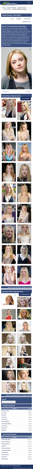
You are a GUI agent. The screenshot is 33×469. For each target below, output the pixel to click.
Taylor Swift (4, 456)
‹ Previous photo (5, 91)
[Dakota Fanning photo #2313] (24, 351)
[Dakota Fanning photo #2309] (24, 213)
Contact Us (29, 468)
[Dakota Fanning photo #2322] (8, 131)
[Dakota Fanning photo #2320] (24, 152)
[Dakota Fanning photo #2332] (8, 375)
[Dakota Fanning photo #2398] (8, 275)
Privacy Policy (16, 468)
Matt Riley (4, 430)
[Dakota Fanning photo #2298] (24, 338)
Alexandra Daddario (6, 450)
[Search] (17, 402)
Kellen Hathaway (5, 421)
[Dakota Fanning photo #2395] (24, 326)
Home (12, 18)
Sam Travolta (4, 419)
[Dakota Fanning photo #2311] (24, 172)
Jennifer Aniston (5, 454)
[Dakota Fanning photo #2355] (24, 363)
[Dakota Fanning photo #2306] (24, 387)
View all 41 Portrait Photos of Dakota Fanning (19, 287)
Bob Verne (4, 415)
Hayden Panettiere (6, 443)
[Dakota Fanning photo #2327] (8, 363)
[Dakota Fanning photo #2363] (24, 111)
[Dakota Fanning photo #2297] (24, 254)
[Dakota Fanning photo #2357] (24, 234)
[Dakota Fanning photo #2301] (24, 131)
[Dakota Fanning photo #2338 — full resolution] (16, 68)
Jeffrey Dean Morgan (6, 423)
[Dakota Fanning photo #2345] (24, 314)
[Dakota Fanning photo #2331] (8, 172)
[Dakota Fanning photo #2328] (8, 254)
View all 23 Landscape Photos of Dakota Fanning (18, 395)
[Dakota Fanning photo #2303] (8, 387)
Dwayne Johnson (5, 410)
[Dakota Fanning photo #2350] (8, 314)
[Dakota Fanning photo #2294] (8, 326)
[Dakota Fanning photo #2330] (8, 351)
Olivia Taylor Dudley (6, 439)
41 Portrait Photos (26, 98)
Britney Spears (5, 459)
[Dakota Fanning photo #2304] (24, 193)
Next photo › (28, 91)
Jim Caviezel (4, 426)
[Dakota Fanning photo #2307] (8, 338)
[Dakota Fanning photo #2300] (24, 302)
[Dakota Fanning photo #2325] (24, 375)
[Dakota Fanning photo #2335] (8, 152)
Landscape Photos (26, 21)
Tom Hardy (4, 417)
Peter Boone (4, 428)
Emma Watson (5, 452)
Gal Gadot (4, 446)
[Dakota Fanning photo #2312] (8, 108)
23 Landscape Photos (25, 294)
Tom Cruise (4, 413)
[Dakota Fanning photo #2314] (8, 234)
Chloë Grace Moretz (6, 448)
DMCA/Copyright (22, 468)
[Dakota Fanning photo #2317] (8, 213)
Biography (18, 18)
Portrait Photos (27, 18)
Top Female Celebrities (9, 434)
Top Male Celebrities (9, 405)
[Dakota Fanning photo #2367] (8, 299)
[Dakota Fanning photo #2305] (24, 275)
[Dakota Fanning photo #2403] (8, 193)
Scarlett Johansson (6, 441)
